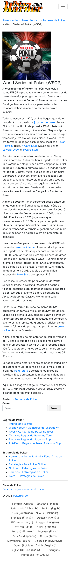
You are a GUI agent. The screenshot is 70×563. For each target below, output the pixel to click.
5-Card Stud (30, 149)
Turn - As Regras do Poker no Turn (30, 435)
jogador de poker (45, 122)
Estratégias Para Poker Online (27, 464)
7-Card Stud (29, 145)
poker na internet (25, 247)
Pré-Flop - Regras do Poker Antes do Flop (35, 443)
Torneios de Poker (26, 399)
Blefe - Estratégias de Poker (26, 476)
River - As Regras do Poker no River (31, 431)
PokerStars (23, 274)
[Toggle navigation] (63, 6)
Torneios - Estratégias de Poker (28, 472)
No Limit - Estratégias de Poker (28, 468)
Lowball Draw (10, 149)
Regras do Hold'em (21, 423)
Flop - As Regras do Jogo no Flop (30, 439)
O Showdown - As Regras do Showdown (34, 427)
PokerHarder (21, 495)
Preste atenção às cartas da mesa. (23, 489)
